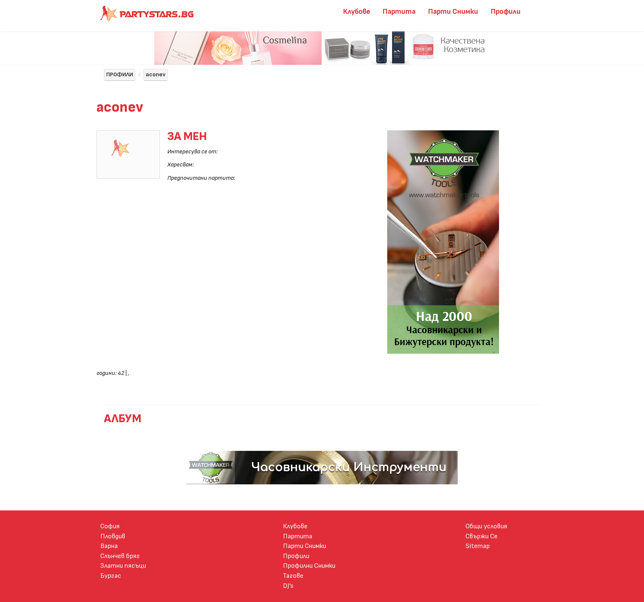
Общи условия (486, 526)
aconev (155, 74)
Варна (109, 546)
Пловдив (112, 536)
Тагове (293, 576)
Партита (399, 11)
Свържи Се (481, 536)
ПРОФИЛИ (119, 74)
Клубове (356, 11)
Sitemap (477, 546)
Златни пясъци (123, 566)
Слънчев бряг (120, 556)
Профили (506, 11)
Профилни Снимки (309, 566)
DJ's (288, 586)
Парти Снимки (453, 11)
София (110, 526)
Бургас (110, 576)
